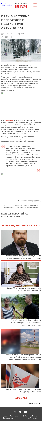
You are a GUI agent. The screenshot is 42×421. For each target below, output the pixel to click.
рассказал (9, 121)
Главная (10, 206)
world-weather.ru (7, 6)
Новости (8, 37)
